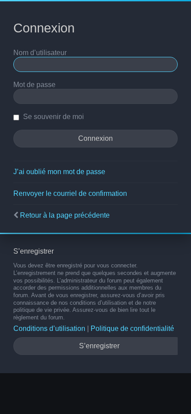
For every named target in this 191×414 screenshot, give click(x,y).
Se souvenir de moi (52, 116)
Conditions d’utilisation (49, 328)
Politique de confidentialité (132, 328)
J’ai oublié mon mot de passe (59, 171)
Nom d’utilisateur (40, 52)
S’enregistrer (99, 346)
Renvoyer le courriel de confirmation (70, 193)
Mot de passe (34, 84)
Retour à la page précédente (65, 215)
